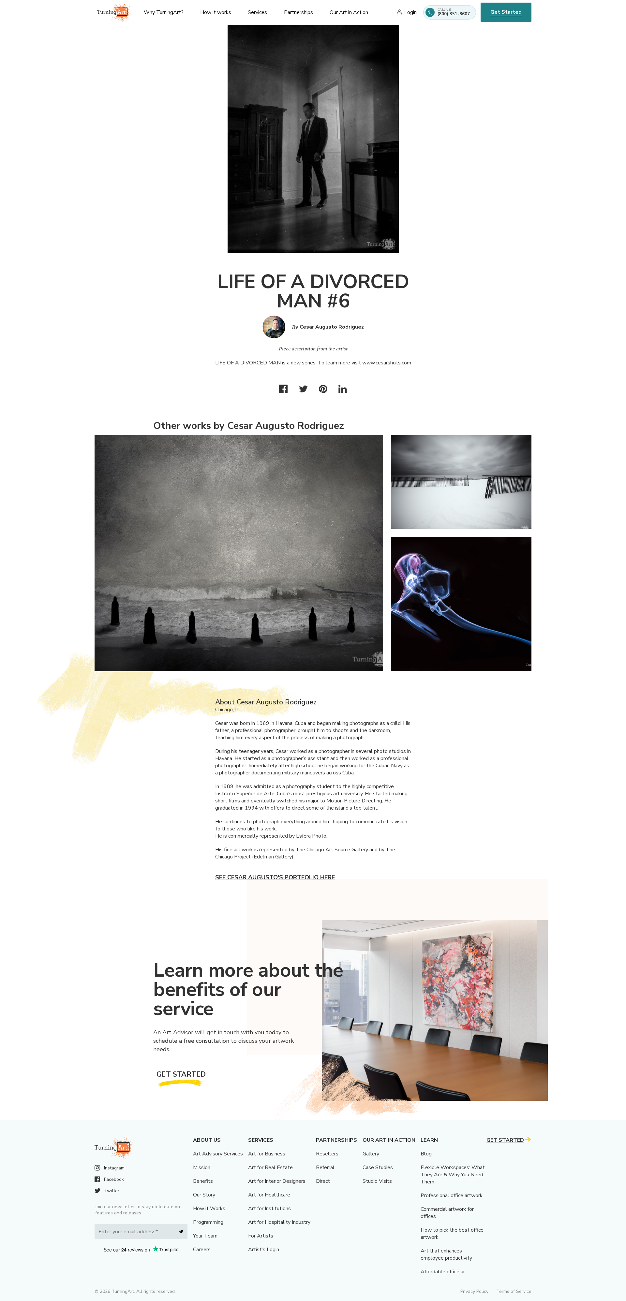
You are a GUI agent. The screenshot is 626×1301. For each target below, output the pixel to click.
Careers (202, 1249)
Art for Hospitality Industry (279, 1222)
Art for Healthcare (269, 1194)
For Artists (260, 1235)
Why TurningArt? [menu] (164, 12)
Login (410, 12)
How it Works (209, 1208)
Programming (208, 1222)
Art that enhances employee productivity (446, 1254)
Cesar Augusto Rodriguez (332, 327)
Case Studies (378, 1167)
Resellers (327, 1153)
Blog (426, 1153)
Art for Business (266, 1153)
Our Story (204, 1194)
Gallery (371, 1153)
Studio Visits (377, 1181)
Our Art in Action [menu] (349, 12)
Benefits (203, 1181)
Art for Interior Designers (277, 1181)
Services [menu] (257, 12)
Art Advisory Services (218, 1153)
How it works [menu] (215, 12)
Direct (323, 1181)
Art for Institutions (269, 1208)
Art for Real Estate (270, 1167)
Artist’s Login (263, 1249)
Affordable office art (444, 1271)
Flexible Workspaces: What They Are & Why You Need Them (453, 1174)
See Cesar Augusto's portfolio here (275, 877)
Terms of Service (513, 1291)
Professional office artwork (452, 1195)
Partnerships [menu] (298, 12)
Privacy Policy (474, 1291)
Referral (325, 1167)
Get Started (506, 12)
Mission (201, 1167)
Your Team (205, 1235)
